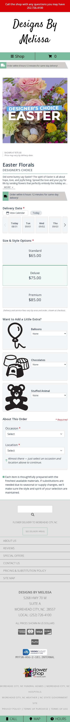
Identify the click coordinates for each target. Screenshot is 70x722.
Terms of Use (59, 708)
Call (12, 719)
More (7, 187)
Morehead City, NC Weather (19, 697)
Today (36, 212)
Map (36, 719)
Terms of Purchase (36, 708)
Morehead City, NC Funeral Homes (22, 686)
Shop (19, 56)
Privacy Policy (11, 708)
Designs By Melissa (35, 32)
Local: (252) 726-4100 (35, 615)
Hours (60, 719)
